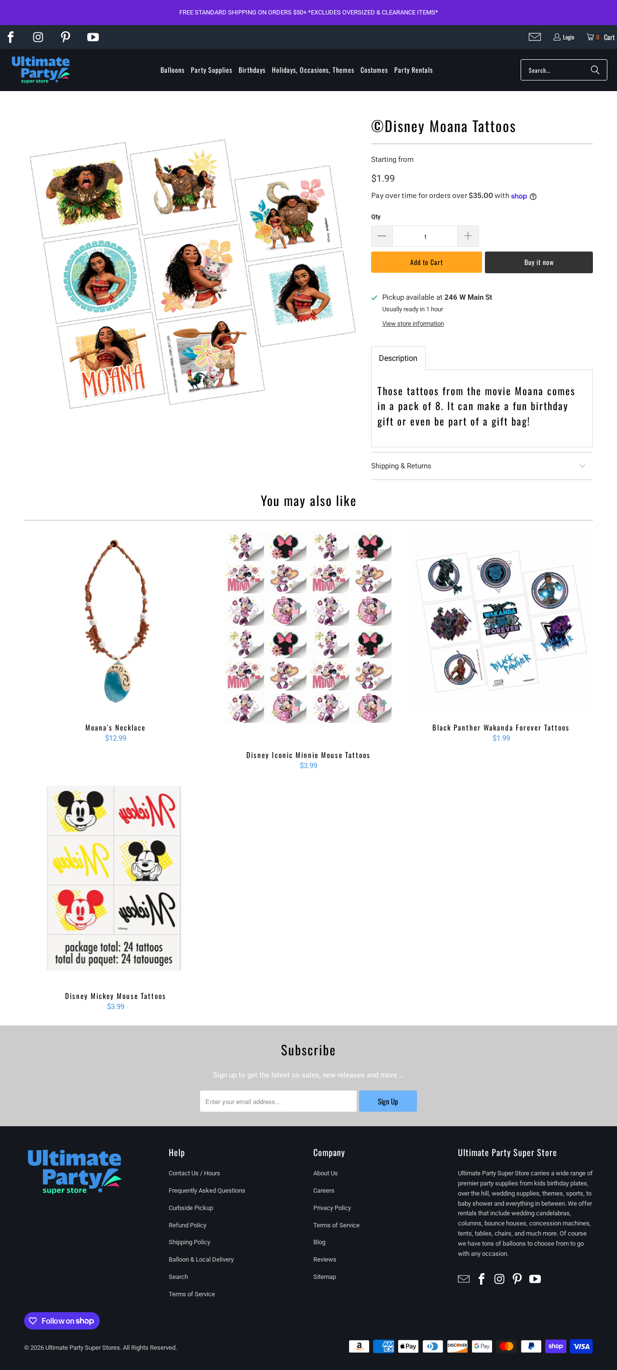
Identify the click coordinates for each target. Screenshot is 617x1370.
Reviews (324, 1259)
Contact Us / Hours (194, 1173)
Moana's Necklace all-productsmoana (115, 621)
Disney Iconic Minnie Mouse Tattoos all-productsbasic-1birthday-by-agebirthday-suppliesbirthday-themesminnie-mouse (308, 635)
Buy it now (539, 262)
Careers (324, 1190)
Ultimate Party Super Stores (82, 1347)
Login (568, 37)
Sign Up (388, 1101)
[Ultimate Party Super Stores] (41, 70)
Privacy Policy (332, 1207)
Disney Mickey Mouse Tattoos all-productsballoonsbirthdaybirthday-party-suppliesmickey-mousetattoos (115, 883)
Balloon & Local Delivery (201, 1259)
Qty (376, 216)
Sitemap (324, 1276)
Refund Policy (187, 1225)
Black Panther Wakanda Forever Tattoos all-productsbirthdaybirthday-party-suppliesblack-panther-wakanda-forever (501, 621)
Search (178, 1276)
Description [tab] (398, 358)
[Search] (595, 69)
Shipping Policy (189, 1242)
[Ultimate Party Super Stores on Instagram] (38, 37)
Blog (319, 1242)
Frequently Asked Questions (207, 1190)
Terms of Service (192, 1294)
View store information (413, 323)
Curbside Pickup (191, 1207)
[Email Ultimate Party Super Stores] (535, 37)
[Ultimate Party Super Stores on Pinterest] (65, 37)
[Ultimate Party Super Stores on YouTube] (93, 37)
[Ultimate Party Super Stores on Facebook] (10, 37)
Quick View (116, 643)
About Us (325, 1173)
